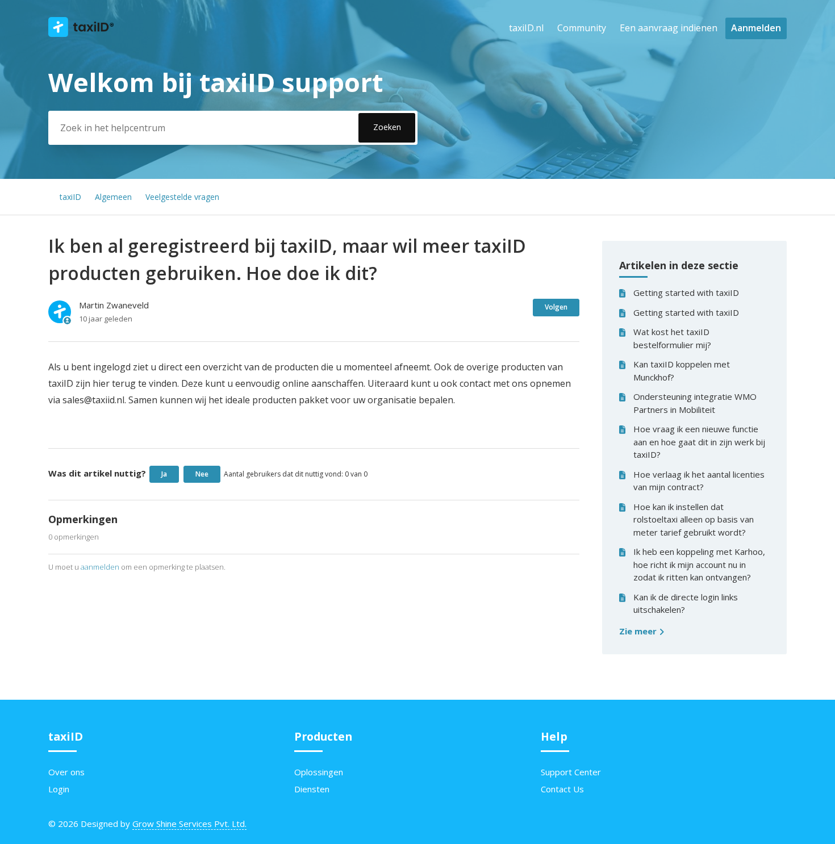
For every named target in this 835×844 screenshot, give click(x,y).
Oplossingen (318, 772)
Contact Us (562, 789)
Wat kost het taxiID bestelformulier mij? (672, 338)
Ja (164, 474)
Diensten (311, 789)
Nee (201, 474)
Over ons (66, 772)
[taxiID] (81, 33)
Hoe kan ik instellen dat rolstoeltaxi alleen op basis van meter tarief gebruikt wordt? (693, 519)
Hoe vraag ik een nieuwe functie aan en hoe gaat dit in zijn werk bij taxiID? (699, 441)
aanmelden (100, 567)
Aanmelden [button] (756, 28)
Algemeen (113, 196)
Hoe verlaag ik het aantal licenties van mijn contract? (699, 481)
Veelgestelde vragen (182, 196)
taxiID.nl (526, 28)
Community (581, 28)
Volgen (556, 307)
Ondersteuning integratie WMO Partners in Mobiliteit (695, 403)
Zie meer (639, 631)
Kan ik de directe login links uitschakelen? (685, 603)
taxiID (70, 196)
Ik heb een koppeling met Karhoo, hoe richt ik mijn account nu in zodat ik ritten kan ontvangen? (699, 564)
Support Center (571, 772)
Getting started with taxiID (686, 292)
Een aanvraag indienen (668, 28)
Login (58, 789)
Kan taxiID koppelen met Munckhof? (681, 370)
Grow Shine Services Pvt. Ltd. (189, 823)
